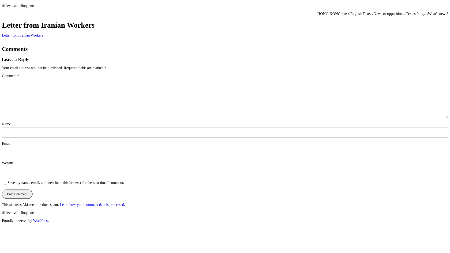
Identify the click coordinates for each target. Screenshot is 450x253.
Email (6, 143)
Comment (10, 76)
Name (6, 124)
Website (8, 163)
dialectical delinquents (18, 6)
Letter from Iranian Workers (22, 35)
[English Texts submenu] (372, 14)
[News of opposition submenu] (405, 14)
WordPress (41, 221)
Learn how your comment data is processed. (92, 205)
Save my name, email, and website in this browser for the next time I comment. (66, 183)
